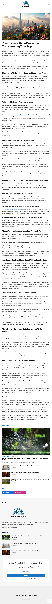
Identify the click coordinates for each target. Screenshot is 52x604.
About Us (17, 595)
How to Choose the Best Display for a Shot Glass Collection (25, 472)
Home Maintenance (6, 456)
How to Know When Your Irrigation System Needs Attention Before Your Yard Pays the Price (25, 459)
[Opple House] (26, 4)
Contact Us (24, 595)
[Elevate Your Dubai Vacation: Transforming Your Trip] (26, 39)
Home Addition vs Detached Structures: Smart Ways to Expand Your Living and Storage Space (30, 480)
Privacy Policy (33, 578)
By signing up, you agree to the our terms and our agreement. (26, 578)
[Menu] (4, 4)
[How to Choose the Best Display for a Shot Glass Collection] (6, 474)
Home (3, 10)
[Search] (48, 4)
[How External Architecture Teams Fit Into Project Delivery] (6, 467)
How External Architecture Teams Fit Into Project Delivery (25, 465)
